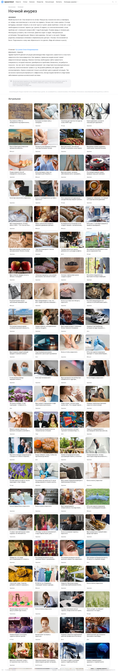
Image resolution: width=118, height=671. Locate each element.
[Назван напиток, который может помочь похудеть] (46, 321)
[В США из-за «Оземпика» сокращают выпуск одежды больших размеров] (46, 578)
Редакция (54, 669)
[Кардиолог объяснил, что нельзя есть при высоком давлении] (97, 192)
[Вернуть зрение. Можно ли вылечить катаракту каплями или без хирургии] (20, 424)
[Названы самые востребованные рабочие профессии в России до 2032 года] (72, 629)
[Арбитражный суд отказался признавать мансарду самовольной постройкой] (97, 629)
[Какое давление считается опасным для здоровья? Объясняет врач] (97, 115)
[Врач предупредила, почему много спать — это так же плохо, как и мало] (20, 218)
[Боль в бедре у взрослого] (97, 372)
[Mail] (2, 2)
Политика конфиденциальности (107, 669)
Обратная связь (80, 669)
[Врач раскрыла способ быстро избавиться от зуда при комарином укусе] (72, 372)
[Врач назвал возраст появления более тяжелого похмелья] (72, 321)
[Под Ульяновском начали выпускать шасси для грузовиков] (46, 346)
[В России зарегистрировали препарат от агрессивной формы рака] (97, 346)
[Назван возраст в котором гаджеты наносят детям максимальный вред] (20, 629)
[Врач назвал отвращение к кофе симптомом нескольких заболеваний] (46, 398)
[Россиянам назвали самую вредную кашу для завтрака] (97, 167)
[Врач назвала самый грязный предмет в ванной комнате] (20, 346)
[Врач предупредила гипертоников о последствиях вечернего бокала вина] (72, 501)
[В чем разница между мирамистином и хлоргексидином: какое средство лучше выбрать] (20, 372)
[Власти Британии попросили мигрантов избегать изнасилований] (20, 141)
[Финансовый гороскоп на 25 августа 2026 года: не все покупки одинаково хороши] (20, 603)
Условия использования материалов (66, 669)
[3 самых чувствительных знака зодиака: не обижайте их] (20, 526)
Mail (3, 669)
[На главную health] (9, 2)
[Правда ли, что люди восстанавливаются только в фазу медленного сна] (20, 552)
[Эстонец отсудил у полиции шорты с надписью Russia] (72, 655)
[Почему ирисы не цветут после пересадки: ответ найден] (20, 475)
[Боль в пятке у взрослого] (97, 578)
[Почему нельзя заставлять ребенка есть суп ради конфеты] (72, 244)
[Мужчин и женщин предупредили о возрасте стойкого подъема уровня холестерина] (20, 449)
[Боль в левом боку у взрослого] (20, 501)
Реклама (14, 669)
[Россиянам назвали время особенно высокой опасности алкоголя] (20, 321)
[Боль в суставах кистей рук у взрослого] (72, 295)
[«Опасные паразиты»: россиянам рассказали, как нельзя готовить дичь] (46, 269)
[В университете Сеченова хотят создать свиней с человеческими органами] (72, 218)
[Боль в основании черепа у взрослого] (72, 526)
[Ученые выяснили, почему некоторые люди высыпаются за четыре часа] (97, 449)
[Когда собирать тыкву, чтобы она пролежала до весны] (46, 449)
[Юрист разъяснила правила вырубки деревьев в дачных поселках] (46, 218)
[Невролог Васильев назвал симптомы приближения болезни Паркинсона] (72, 578)
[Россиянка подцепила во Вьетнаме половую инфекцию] (97, 269)
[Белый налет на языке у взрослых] (46, 629)
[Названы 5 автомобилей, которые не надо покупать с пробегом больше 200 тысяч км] (97, 321)
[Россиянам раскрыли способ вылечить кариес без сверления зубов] (72, 552)
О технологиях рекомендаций (92, 669)
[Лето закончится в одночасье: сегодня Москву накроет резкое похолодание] (72, 192)
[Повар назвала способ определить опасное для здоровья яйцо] (20, 167)
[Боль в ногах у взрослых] (97, 475)
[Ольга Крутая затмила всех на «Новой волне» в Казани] (46, 424)
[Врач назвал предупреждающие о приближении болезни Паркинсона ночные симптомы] (72, 475)
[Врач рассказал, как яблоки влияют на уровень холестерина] (72, 141)
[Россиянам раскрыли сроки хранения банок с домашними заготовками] (46, 552)
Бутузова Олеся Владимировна (27, 49)
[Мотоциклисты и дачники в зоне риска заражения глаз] (97, 244)
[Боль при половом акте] (46, 372)
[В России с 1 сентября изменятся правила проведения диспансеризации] (97, 218)
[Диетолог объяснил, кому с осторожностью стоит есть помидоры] (20, 655)
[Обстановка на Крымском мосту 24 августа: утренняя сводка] (97, 552)
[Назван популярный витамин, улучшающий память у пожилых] (72, 449)
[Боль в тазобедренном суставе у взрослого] (46, 192)
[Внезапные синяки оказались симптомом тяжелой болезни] (97, 141)
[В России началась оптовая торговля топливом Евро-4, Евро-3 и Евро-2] (72, 424)
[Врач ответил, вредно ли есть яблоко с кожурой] (20, 269)
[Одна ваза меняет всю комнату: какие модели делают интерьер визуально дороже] (46, 655)
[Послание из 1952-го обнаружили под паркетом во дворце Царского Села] (20, 115)
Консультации (11, 6)
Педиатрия (20, 6)
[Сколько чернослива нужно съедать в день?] (72, 269)
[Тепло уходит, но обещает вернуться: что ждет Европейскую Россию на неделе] (97, 603)
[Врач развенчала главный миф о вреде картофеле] (97, 526)
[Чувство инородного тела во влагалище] (46, 244)
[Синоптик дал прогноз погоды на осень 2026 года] (72, 115)
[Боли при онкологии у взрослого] (20, 192)
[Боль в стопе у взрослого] (72, 346)
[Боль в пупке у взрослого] (46, 501)
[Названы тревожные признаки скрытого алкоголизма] (97, 398)
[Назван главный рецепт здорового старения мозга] (97, 655)
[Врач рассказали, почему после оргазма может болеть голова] (20, 244)
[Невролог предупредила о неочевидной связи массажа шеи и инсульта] (97, 424)
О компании (7, 669)
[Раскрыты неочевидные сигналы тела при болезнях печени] (46, 141)
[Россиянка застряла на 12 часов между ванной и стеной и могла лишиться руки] (46, 475)
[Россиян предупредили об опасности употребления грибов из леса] (97, 295)
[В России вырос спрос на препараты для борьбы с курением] (46, 167)
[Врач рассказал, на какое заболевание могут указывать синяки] (72, 167)
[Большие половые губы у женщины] (46, 115)
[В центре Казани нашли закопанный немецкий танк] (20, 295)
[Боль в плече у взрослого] (46, 603)
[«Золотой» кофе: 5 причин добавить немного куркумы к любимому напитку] (20, 578)
